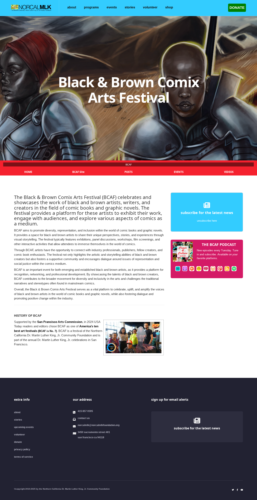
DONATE (237, 8)
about (71, 7)
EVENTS (179, 172)
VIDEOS (229, 172)
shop (169, 7)
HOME (28, 172)
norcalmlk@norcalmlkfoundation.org (98, 425)
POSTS (128, 172)
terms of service (23, 456)
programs (91, 7)
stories (130, 7)
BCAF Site (78, 172)
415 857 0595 (85, 411)
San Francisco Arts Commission (59, 322)
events (112, 7)
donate (18, 442)
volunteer (150, 7)
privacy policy (22, 449)
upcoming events (24, 427)
